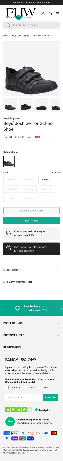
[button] (50, 13)
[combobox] (31, 25)
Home (6, 36)
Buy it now (31, 220)
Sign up (18, 247)
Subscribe (50, 397)
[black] (9, 161)
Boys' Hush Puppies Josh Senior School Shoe (32, 36)
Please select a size (31, 210)
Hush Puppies (11, 118)
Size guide (54, 172)
